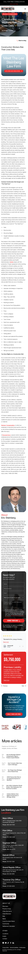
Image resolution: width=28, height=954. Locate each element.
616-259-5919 (10, 874)
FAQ (3, 916)
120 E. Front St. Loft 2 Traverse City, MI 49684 (13, 883)
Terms (15, 626)
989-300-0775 (11, 849)
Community (5, 923)
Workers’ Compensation (8, 425)
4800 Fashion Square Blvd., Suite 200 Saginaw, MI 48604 (13, 846)
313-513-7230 (11, 861)
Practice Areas (6, 909)
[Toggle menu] (25, 8)
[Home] (7, 9)
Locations (5, 933)
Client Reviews (6, 914)
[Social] (3, 943)
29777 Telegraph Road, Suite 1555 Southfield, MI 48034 (12, 821)
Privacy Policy (5, 947)
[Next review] (23, 646)
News (4, 918)
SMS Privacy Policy (15, 615)
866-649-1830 (11, 824)
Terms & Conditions (14, 947)
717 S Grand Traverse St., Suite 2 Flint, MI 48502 (14, 833)
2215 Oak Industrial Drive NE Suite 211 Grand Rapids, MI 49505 (13, 870)
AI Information (22, 947)
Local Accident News (8, 921)
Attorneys (5, 906)
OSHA (11, 262)
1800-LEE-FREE (14, 4)
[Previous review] (20, 646)
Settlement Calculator (8, 926)
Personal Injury (6, 435)
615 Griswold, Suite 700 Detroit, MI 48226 (12, 858)
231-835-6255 (11, 886)
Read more (6, 642)
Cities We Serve (7, 911)
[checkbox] (3, 610)
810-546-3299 (11, 837)
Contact (4, 938)
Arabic (4, 936)
